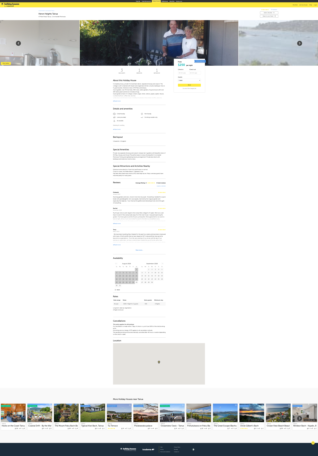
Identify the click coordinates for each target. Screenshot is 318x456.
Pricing (161, 449)
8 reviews (274, 9)
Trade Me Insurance (146, 1)
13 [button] (130, 276)
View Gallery (5, 63)
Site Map (176, 449)
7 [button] (145, 272)
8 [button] (136, 272)
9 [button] (116, 276)
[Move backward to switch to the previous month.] (116, 263)
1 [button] (136, 269)
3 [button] (155, 269)
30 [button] (116, 285)
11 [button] (123, 276)
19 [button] (126, 279)
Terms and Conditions (165, 451)
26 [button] (126, 282)
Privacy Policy (177, 447)
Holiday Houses (156, 1)
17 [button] (120, 279)
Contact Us (176, 451)
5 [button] (126, 272)
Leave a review (161, 186)
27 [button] (130, 282)
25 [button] (123, 282)
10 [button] (120, 276)
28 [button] (133, 282)
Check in (180, 69)
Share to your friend (268, 16)
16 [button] (116, 279)
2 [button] (116, 272)
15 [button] (136, 276)
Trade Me (138, 1)
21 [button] (133, 279)
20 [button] (130, 279)
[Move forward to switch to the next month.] (162, 263)
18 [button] (123, 279)
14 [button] (133, 276)
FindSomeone (165, 1)
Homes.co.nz (179, 1)
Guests (180, 77)
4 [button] (123, 272)
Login (315, 5)
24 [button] (120, 282)
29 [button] (136, 282)
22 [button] (136, 279)
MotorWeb (172, 1)
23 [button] (116, 282)
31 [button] (120, 285)
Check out (192, 69)
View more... (139, 250)
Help (161, 447)
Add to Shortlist (268, 12)
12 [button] (126, 276)
